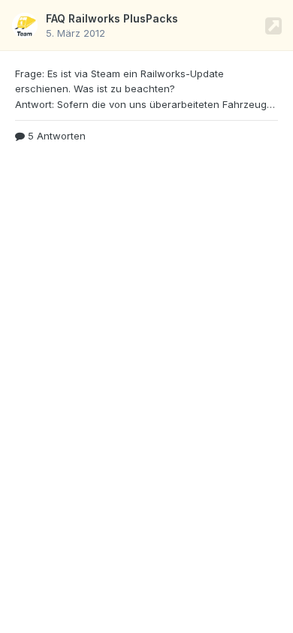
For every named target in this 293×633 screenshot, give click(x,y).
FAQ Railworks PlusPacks (112, 18)
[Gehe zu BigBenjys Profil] (25, 25)
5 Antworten (55, 136)
